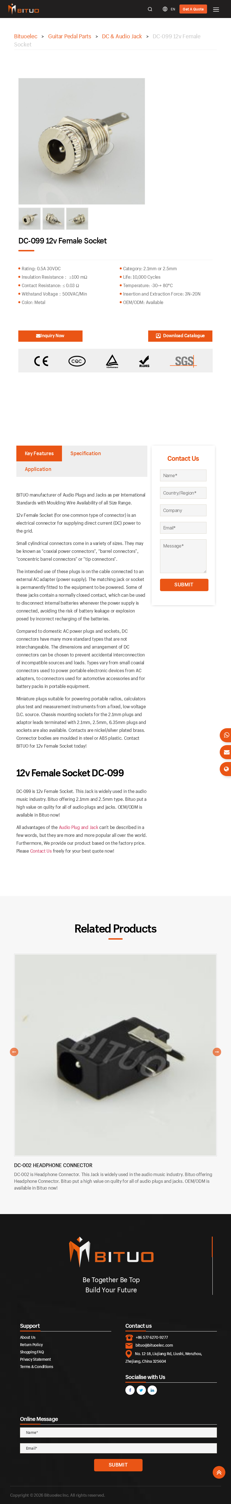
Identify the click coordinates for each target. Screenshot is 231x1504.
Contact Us (41, 851)
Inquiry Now (53, 335)
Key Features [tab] (39, 453)
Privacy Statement (35, 1359)
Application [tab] (38, 469)
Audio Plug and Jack (78, 827)
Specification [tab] (85, 453)
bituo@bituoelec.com (154, 1345)
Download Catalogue (184, 335)
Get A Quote (193, 9)
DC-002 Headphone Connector (53, 1165)
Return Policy (31, 1344)
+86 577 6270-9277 (152, 1337)
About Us (27, 1337)
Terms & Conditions (36, 1366)
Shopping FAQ (32, 1352)
